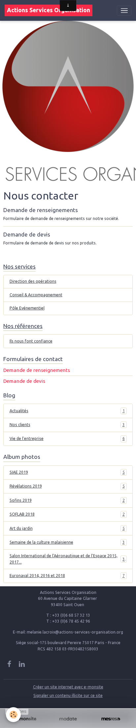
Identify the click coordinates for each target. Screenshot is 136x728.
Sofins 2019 (67, 500)
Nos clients (67, 424)
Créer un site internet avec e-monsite (68, 687)
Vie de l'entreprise (67, 438)
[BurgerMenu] (124, 11)
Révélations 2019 (67, 486)
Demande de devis (26, 234)
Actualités (67, 411)
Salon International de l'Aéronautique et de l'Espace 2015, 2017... (67, 559)
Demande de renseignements (40, 210)
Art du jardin (67, 528)
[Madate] (67, 719)
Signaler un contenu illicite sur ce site (68, 695)
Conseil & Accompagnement (36, 295)
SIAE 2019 (67, 472)
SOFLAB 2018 (67, 514)
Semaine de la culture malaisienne (67, 542)
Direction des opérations (33, 281)
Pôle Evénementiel (27, 308)
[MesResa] (110, 719)
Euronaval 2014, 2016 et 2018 (67, 575)
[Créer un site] (25, 719)
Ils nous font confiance (31, 341)
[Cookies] (13, 714)
